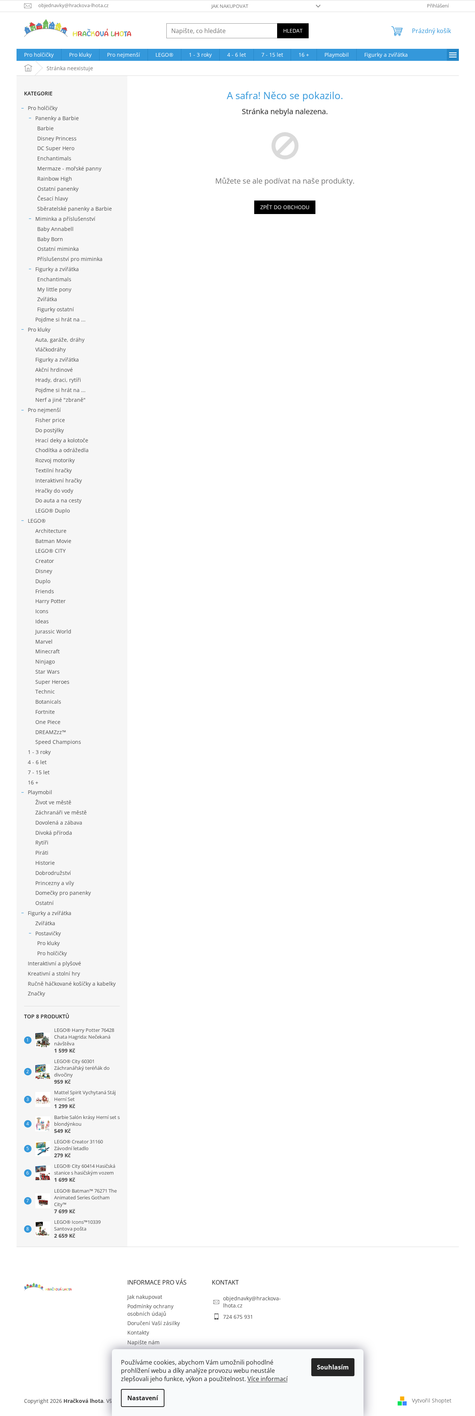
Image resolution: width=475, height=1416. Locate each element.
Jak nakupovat (229, 6)
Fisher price (50, 420)
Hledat (293, 30)
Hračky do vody (54, 490)
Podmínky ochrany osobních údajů (150, 1310)
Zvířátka (47, 299)
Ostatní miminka (58, 248)
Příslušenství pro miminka (70, 258)
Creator (44, 560)
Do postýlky (49, 430)
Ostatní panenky (57, 188)
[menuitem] (39, 55)
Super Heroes (52, 681)
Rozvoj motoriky (55, 460)
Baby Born (50, 239)
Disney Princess (57, 138)
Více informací (267, 1379)
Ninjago (45, 661)
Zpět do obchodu (284, 207)
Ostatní (44, 902)
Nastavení (142, 1398)
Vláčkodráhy (50, 349)
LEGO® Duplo (52, 510)
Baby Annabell (55, 228)
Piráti (41, 852)
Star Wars (47, 671)
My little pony (54, 289)
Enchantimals (54, 158)
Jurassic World (53, 631)
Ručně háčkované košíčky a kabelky (72, 983)
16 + (33, 782)
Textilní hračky (53, 470)
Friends (44, 591)
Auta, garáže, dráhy (59, 339)
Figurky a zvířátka (57, 269)
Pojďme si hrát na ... (60, 319)
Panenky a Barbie (57, 118)
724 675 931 (238, 1316)
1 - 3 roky (39, 752)
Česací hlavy (52, 198)
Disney (43, 571)
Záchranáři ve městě (61, 812)
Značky (36, 993)
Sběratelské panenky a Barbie (74, 208)
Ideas (42, 621)
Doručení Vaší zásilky (153, 1323)
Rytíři (41, 842)
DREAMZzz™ (50, 732)
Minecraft (47, 651)
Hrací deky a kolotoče (61, 440)
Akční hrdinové (54, 369)
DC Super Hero (55, 148)
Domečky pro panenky (63, 892)
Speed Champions (58, 741)
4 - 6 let (37, 762)
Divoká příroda (53, 832)
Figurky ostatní (55, 309)
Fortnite (45, 711)
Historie (45, 862)
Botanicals (48, 701)
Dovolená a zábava (58, 822)
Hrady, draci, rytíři (58, 379)
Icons (41, 611)
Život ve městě (53, 802)
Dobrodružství (53, 872)
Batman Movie (53, 540)
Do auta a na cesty (58, 500)
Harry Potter (50, 601)
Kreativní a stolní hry (54, 973)
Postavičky (48, 933)
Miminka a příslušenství (65, 218)
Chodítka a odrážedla (62, 450)
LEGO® (37, 520)
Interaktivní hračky (58, 480)
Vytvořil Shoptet (431, 1400)
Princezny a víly (54, 883)
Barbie (45, 128)
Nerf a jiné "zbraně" (60, 399)
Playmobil (40, 792)
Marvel (44, 641)
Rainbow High (54, 178)
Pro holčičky (42, 108)
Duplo (42, 581)
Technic (45, 691)
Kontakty (138, 1332)
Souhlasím (333, 1367)
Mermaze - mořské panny (69, 168)
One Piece (47, 721)
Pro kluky (39, 329)
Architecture (50, 530)
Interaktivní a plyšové (54, 963)
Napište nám (143, 1342)
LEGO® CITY (50, 550)
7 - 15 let (39, 772)
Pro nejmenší (44, 409)
